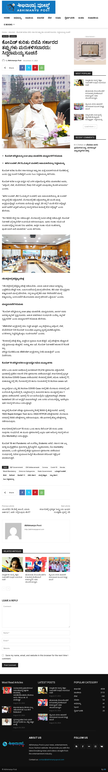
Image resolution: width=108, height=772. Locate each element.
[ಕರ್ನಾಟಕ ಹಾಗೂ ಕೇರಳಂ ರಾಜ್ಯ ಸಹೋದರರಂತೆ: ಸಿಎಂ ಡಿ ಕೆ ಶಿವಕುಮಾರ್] (7, 709)
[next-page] (8, 588)
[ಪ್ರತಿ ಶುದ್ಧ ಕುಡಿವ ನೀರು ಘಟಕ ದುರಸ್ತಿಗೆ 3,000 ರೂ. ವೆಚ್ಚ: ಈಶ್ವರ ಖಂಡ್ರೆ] (7, 722)
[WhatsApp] (41, 68)
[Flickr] (89, 746)
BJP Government (16, 467)
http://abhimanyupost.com (34, 529)
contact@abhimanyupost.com (51, 759)
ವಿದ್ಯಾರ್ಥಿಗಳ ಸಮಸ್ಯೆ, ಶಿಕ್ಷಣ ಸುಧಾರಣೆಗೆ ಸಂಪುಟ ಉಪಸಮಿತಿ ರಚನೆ (12, 577)
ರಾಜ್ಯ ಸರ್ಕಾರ (53, 475)
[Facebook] (22, 68)
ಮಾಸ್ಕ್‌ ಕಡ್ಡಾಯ (43, 475)
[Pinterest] (35, 68)
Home (4, 32)
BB (105, 769)
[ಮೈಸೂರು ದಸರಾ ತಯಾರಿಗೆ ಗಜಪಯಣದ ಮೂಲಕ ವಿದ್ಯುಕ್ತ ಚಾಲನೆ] (59, 564)
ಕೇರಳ (4, 475)
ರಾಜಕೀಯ (13, 36)
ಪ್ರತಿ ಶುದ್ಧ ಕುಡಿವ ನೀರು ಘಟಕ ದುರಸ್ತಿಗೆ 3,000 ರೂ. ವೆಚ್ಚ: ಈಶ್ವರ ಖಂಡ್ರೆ (23, 722)
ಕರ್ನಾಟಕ (12, 32)
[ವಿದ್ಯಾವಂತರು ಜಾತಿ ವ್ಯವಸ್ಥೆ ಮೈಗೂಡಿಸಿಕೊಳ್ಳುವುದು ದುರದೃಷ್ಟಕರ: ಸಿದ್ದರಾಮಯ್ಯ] (79, 117)
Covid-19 (54, 467)
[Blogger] (76, 746)
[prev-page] (3, 588)
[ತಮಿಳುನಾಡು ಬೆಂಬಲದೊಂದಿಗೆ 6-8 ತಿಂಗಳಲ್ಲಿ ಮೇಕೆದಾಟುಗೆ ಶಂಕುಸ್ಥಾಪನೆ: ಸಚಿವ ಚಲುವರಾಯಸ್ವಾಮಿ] (36, 564)
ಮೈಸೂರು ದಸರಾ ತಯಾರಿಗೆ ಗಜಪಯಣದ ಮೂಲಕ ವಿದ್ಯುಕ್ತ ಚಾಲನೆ (58, 577)
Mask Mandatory (9, 471)
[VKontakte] (101, 746)
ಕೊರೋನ (12, 475)
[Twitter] (29, 68)
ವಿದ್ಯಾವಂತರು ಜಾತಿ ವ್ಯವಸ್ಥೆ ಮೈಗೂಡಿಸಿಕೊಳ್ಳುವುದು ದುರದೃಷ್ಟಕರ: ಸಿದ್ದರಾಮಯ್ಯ (93, 117)
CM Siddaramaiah (32, 467)
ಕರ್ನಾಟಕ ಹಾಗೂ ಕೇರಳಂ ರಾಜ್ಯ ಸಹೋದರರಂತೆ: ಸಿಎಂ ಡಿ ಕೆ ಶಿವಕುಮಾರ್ (23, 709)
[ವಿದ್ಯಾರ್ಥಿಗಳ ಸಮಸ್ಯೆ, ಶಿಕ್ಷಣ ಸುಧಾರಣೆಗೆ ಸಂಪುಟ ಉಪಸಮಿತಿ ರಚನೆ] (12, 564)
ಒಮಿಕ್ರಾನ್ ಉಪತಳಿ (60, 471)
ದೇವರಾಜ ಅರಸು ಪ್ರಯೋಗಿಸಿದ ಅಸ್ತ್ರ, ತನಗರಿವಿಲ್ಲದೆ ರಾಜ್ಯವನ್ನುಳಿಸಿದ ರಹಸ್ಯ (86, 147)
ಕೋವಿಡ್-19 (21, 475)
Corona (45, 467)
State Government (45, 471)
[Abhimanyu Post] (4, 60)
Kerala (62, 467)
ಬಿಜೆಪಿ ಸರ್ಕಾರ (32, 475)
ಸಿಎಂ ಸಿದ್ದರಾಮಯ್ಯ (8, 479)
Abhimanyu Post (14, 60)
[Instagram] (95, 746)
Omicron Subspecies (27, 471)
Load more (89, 126)
